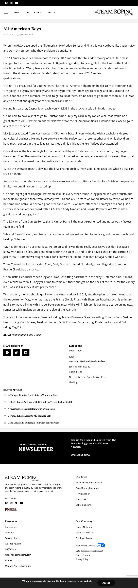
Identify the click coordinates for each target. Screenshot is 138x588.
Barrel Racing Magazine (87, 488)
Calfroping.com (83, 504)
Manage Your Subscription (18, 565)
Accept (106, 582)
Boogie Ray (94, 209)
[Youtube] (16, 3)
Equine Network (84, 526)
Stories (38, 12)
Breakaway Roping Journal (89, 482)
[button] (7, 352)
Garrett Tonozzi (38, 221)
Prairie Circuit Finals (68, 299)
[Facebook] (6, 3)
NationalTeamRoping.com (18, 554)
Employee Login (84, 538)
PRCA (19, 45)
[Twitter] (16, 503)
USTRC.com (10, 549)
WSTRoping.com (13, 543)
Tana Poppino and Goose (26, 335)
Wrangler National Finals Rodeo (38, 73)
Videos (52, 12)
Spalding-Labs (12, 538)
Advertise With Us (84, 532)
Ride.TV (8, 560)
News (16, 12)
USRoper (9, 532)
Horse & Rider (83, 493)
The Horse (81, 499)
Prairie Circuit (12, 269)
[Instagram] (11, 3)
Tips (27, 12)
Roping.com (11, 526)
